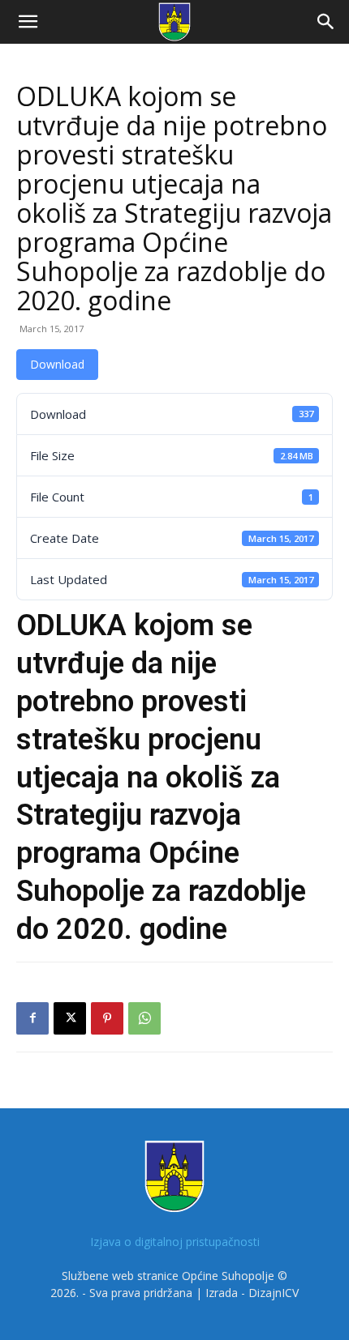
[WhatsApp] (144, 1018)
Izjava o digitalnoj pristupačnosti (175, 1241)
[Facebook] (32, 1018)
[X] (70, 1018)
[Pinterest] (107, 1018)
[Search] (326, 22)
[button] (28, 22)
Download (57, 364)
